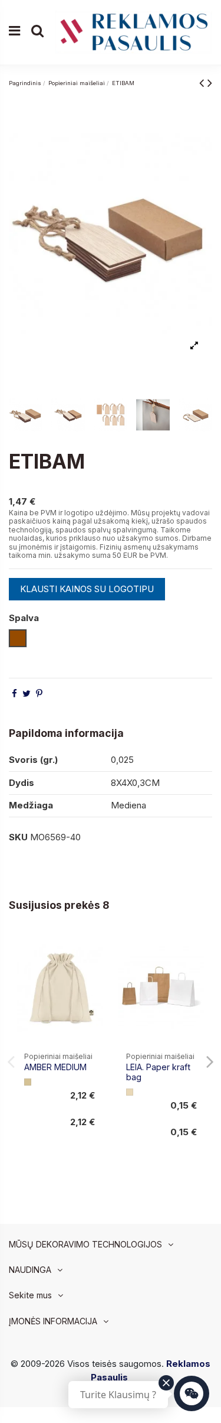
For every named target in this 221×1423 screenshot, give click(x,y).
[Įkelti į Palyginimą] (93, 951)
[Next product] (209, 82)
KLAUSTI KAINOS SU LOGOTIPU (87, 588)
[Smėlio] (27, 1082)
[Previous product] (203, 82)
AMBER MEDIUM (55, 1067)
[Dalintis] (14, 693)
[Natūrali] (129, 1092)
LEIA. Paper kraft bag (158, 1072)
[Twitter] (26, 693)
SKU (18, 837)
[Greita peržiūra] (93, 972)
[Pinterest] (39, 693)
